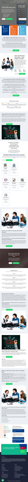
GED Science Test (17, 477)
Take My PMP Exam (4, 477)
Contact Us (22, 2)
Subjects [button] (18, 2)
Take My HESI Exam (4, 475)
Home (11, 2)
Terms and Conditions (5, 470)
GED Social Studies (17, 476)
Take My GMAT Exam (5, 474)
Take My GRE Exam (17, 470)
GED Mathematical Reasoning (19, 474)
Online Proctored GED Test (18, 468)
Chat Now (10, 50)
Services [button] (14, 2)
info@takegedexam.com (23, 0)
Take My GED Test (17, 466)
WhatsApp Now (22, 73)
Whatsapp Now (16, 50)
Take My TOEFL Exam (5, 476)
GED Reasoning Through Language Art (20, 475)
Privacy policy (4, 469)
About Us (3, 467)
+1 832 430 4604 (16, 0)
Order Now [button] (16, 73)
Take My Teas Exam (17, 469)
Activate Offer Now (21, 22)
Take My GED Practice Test (18, 467)
